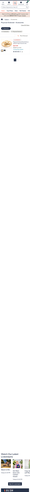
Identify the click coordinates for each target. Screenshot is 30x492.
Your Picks (10, 11)
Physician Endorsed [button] (17, 31)
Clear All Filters (25, 25)
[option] (15, 15)
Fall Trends (23, 11)
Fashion (7, 19)
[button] (3, 3)
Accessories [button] (6, 31)
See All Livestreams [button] (15, 484)
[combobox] (13, 7)
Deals (3, 11)
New (16, 11)
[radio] (2, 50)
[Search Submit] (27, 7)
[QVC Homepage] (2, 20)
